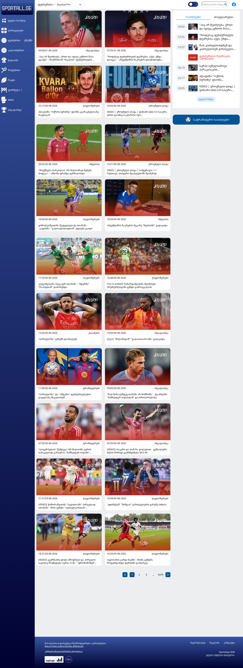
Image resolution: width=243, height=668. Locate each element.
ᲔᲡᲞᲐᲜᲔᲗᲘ (94, 333)
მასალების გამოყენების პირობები (64, 646)
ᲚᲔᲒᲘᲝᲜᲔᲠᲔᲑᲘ (91, 106)
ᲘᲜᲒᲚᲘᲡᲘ (94, 164)
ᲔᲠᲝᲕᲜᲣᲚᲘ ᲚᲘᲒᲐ (158, 106)
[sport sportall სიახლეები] (234, 4)
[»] (167, 574)
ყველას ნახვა (206, 99)
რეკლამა (214, 643)
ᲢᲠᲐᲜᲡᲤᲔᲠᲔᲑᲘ (91, 388)
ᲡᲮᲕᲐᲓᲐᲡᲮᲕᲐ (93, 50)
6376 (160, 574)
